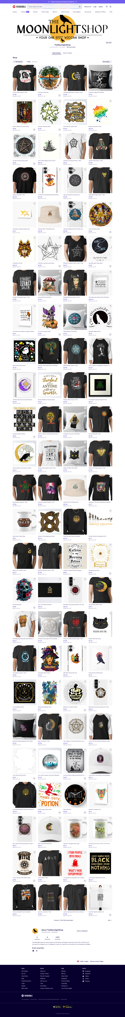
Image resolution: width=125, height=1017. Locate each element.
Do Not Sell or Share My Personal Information (48, 999)
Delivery (63, 971)
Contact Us (64, 986)
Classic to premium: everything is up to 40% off (62, 1)
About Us (42, 971)
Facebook (87, 973)
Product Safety (65, 981)
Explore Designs (67, 53)
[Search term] (79, 6)
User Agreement (25, 999)
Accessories (88, 12)
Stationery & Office (100, 12)
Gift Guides (25, 971)
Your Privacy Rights (66, 988)
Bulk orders (25, 988)
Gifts (111, 12)
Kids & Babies (77, 12)
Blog (23, 978)
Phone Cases (45, 12)
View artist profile (71, 47)
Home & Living (65, 12)
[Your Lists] (107, 6)
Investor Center (44, 973)
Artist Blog (43, 986)
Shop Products (56, 53)
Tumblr (87, 978)
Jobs (41, 983)
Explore (15, 12)
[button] (62, 1)
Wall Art (55, 12)
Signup (23, 986)
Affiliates (42, 978)
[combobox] (54, 7)
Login (23, 983)
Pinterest (87, 981)
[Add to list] (34, 66)
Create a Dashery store (46, 988)
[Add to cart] (59, 95)
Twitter (87, 976)
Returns (63, 973)
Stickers (35, 12)
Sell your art (43, 981)
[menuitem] (15, 12)
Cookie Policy (64, 999)
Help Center (64, 976)
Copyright (64, 983)
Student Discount (26, 981)
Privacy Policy (33, 999)
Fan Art (24, 973)
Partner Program (44, 976)
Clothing (25, 12)
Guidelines (64, 978)
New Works (25, 976)
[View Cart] (110, 6)
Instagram (87, 971)
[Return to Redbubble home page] (19, 6)
